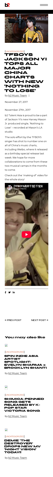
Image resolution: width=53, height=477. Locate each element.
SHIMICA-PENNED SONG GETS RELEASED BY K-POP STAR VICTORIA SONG (24, 404)
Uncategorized (15, 51)
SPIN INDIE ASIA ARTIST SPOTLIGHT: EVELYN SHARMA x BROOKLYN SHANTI (25, 361)
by (16, 95)
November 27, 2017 (16, 102)
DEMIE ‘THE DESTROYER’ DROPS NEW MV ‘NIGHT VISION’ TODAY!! (22, 446)
